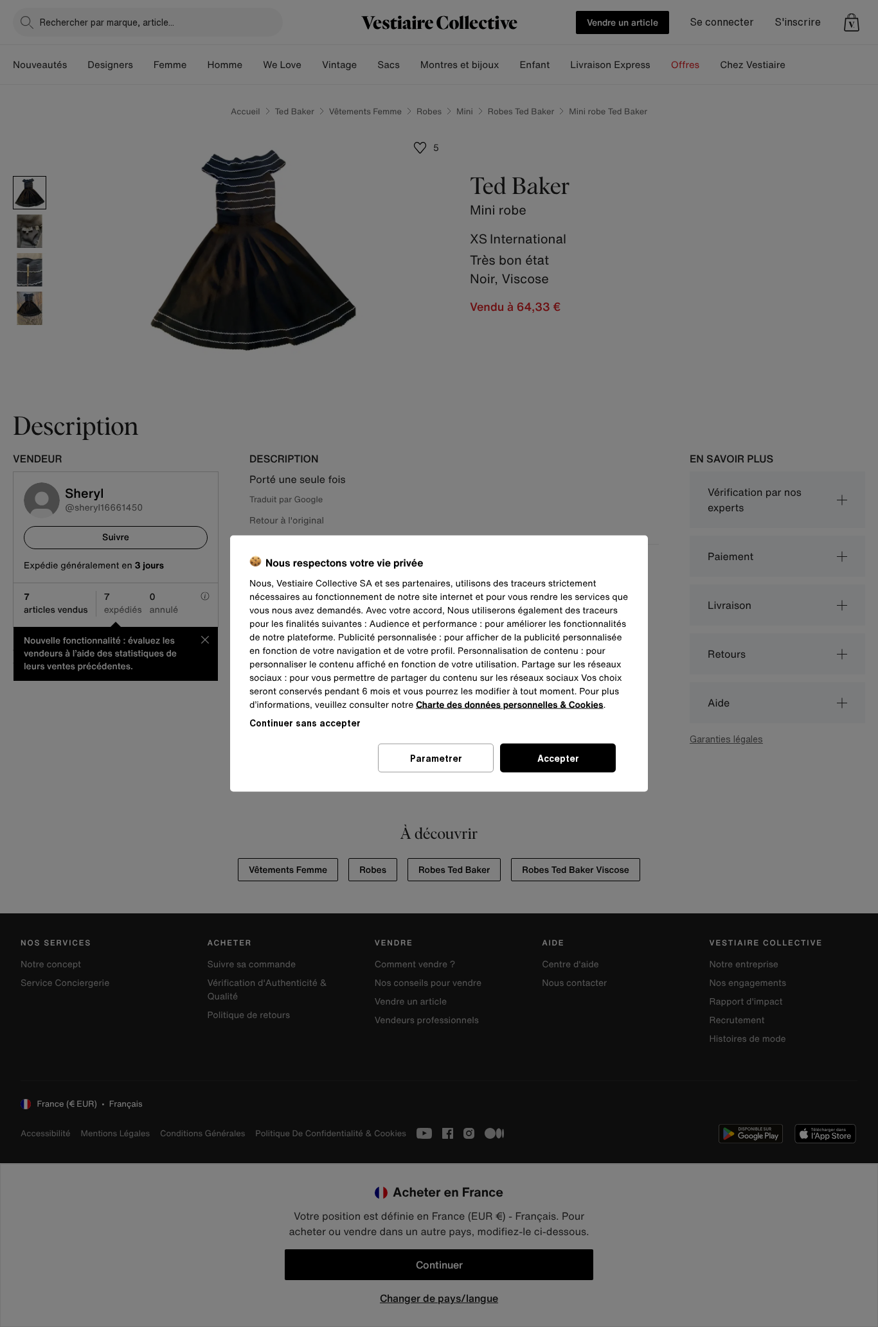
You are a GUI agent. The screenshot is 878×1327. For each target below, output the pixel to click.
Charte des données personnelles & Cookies (509, 705)
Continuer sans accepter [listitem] (305, 723)
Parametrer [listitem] (436, 758)
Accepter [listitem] (558, 758)
